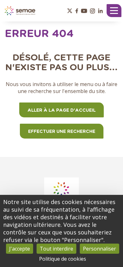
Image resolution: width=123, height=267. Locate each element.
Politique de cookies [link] (62, 258)
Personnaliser (99, 248)
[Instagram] (92, 11)
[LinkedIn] (100, 11)
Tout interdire (56, 248)
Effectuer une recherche (61, 131)
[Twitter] (70, 11)
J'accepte (19, 248)
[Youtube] (84, 11)
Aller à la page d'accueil (61, 110)
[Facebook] (76, 11)
